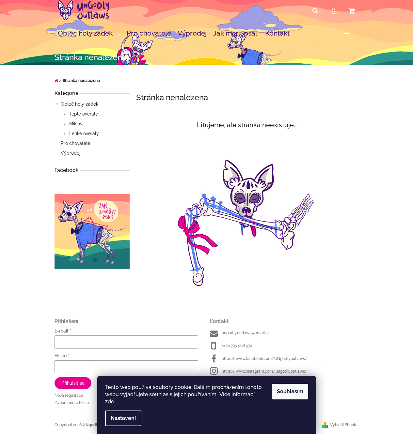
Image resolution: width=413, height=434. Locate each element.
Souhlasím (290, 391)
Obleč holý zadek (79, 104)
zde (109, 401)
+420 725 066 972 (237, 345)
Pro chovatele (75, 143)
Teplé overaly (83, 113)
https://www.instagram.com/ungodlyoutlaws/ (265, 371)
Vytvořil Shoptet (344, 425)
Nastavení (123, 418)
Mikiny (75, 123)
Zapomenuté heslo (72, 402)
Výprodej (70, 153)
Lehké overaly (83, 133)
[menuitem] (89, 34)
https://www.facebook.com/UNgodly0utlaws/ (265, 358)
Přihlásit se (73, 383)
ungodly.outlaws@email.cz (246, 333)
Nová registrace (69, 395)
